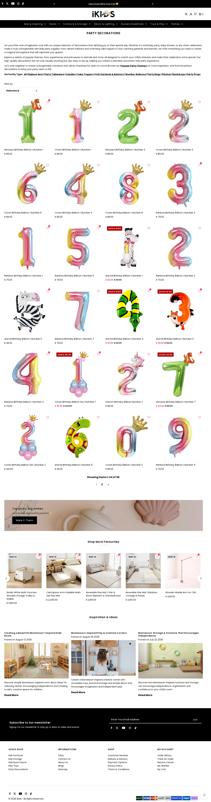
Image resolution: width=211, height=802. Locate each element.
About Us (63, 762)
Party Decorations (18, 769)
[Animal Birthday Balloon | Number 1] (129, 248)
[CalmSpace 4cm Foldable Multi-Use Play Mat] (63, 570)
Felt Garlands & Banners (109, 74)
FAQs (61, 755)
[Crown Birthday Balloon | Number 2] (179, 122)
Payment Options (117, 762)
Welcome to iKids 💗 (103, 3)
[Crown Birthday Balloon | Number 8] (129, 185)
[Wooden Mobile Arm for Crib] (182, 570)
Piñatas (166, 74)
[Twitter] (6, 4)
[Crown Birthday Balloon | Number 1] (78, 122)
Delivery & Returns (117, 759)
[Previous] (54, 4)
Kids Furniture (15, 755)
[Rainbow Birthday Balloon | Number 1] (27, 248)
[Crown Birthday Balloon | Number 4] (78, 185)
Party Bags (154, 74)
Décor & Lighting (104, 24)
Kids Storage (15, 759)
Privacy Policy (115, 765)
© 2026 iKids (15, 798)
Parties (175, 24)
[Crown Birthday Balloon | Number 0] (129, 437)
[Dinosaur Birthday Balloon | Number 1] (27, 122)
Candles (71, 74)
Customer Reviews (118, 755)
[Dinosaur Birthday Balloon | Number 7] (179, 374)
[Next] (152, 4)
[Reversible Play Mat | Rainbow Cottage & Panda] (143, 570)
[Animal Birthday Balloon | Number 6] (78, 437)
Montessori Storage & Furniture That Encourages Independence (168, 634)
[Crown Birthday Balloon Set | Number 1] (78, 374)
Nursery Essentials (132, 24)
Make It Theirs (24, 520)
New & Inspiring (33, 24)
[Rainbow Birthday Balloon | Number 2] (179, 248)
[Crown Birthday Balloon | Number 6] (27, 185)
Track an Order (165, 759)
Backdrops (178, 74)
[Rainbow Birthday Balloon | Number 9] (179, 437)
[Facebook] (2, 4)
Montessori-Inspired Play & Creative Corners (99, 633)
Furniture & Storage (75, 24)
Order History (164, 755)
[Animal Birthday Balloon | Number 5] (27, 311)
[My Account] (191, 14)
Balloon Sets (35, 74)
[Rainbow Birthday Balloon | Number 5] (78, 248)
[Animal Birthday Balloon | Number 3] (179, 311)
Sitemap (62, 769)
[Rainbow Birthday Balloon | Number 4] (27, 374)
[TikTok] (22, 4)
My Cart (161, 769)
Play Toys (13, 765)
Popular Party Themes (133, 65)
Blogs (61, 765)
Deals (53, 24)
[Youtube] (12, 4)
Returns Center (165, 762)
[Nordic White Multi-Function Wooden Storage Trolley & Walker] (24, 570)
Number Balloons (136, 74)
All (25, 74)
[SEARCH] (186, 14)
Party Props (193, 74)
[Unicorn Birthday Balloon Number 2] (129, 374)
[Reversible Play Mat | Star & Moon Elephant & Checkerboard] (103, 570)
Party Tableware (54, 74)
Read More (11, 695)
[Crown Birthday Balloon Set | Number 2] (27, 437)
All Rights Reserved (33, 798)
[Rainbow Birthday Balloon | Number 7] (78, 311)
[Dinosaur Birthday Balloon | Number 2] (129, 122)
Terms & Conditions (118, 769)
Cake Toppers (85, 74)
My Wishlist (163, 765)
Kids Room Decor (17, 762)
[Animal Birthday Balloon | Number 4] (129, 311)
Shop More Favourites (103, 542)
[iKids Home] (103, 13)
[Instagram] (17, 4)
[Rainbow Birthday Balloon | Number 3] (179, 185)
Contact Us (64, 759)
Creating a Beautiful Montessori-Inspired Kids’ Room (33, 634)
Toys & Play (157, 24)
